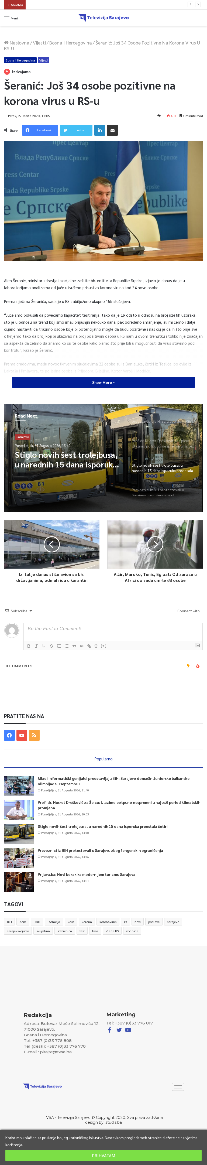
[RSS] (34, 735)
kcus (71, 922)
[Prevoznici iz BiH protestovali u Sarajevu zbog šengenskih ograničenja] (19, 858)
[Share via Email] (112, 130)
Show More (102, 382)
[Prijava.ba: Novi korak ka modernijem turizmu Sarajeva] (19, 882)
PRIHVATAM (103, 1155)
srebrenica (64, 931)
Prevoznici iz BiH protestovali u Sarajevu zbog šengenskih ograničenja (81, 4)
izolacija (54, 922)
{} (96, 646)
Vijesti (39, 42)
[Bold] (29, 646)
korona (87, 922)
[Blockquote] (74, 646)
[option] (103, 458)
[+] (104, 646)
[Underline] (44, 646)
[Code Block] (81, 646)
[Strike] (51, 646)
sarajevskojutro (18, 931)
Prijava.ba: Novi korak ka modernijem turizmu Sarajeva (86, 874)
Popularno (104, 758)
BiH (9, 922)
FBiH (37, 922)
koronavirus (107, 922)
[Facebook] (9, 735)
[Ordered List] (59, 646)
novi (137, 922)
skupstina (43, 931)
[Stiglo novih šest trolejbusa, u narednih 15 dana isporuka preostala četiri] (19, 834)
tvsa (95, 931)
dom (22, 922)
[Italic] (36, 646)
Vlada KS (112, 931)
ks (125, 922)
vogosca (132, 931)
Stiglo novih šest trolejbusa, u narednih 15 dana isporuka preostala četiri (103, 826)
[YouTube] (21, 735)
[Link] (89, 646)
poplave (154, 922)
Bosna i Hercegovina (70, 42)
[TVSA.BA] (103, 17)
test (82, 931)
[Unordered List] (66, 646)
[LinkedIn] (99, 130)
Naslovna (19, 42)
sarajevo (173, 922)
